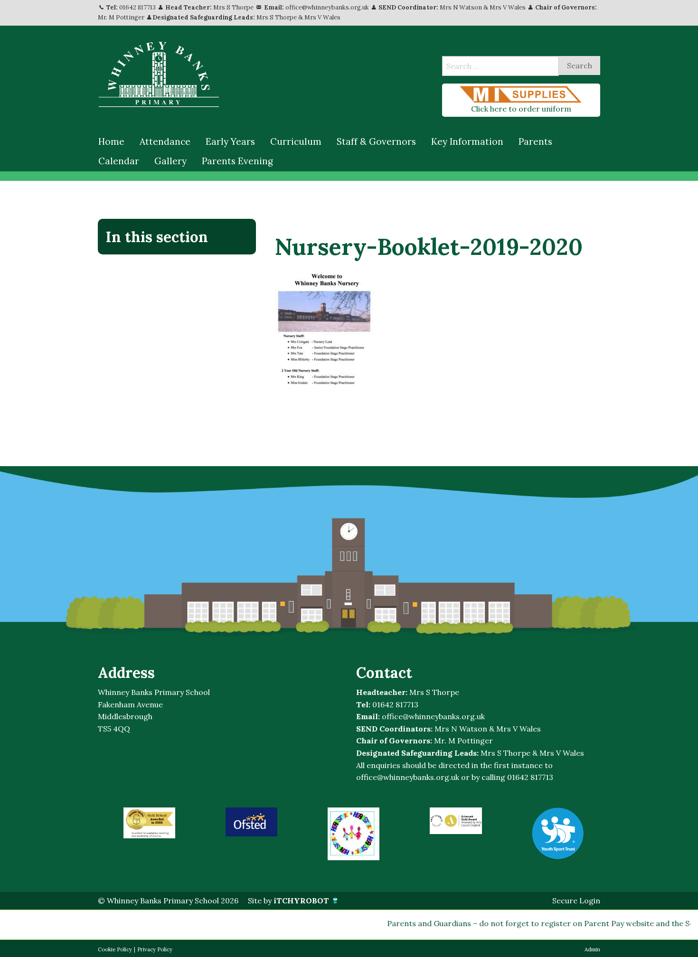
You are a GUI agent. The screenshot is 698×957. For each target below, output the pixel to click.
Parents (535, 141)
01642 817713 (137, 7)
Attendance (165, 141)
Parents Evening (237, 161)
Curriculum (295, 141)
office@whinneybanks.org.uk (327, 7)
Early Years (230, 141)
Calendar (118, 161)
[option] (149, 822)
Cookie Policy (115, 949)
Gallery (170, 161)
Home (111, 141)
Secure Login (576, 900)
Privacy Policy (154, 949)
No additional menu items (171, 268)
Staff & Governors (376, 141)
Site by (288, 900)
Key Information (467, 141)
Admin (592, 949)
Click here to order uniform (521, 108)
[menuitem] (111, 142)
